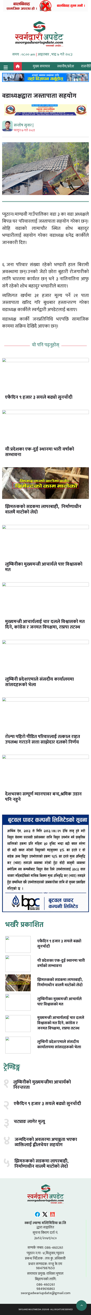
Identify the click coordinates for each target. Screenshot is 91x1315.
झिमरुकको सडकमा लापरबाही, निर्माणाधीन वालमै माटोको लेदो (43, 509)
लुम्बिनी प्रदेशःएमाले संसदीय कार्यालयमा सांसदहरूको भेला (39, 682)
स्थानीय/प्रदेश (65, 66)
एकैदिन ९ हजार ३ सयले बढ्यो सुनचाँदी (38, 397)
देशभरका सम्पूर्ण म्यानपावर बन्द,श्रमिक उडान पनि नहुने (43, 796)
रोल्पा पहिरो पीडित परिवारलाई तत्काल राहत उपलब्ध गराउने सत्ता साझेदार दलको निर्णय (42, 739)
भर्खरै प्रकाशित (24, 924)
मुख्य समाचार (41, 66)
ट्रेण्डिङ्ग (11, 1067)
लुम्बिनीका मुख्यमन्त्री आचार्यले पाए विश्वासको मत (43, 567)
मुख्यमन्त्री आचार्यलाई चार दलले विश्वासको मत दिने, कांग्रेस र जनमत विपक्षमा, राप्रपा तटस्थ (45, 624)
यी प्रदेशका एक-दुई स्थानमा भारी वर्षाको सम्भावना (39, 452)
